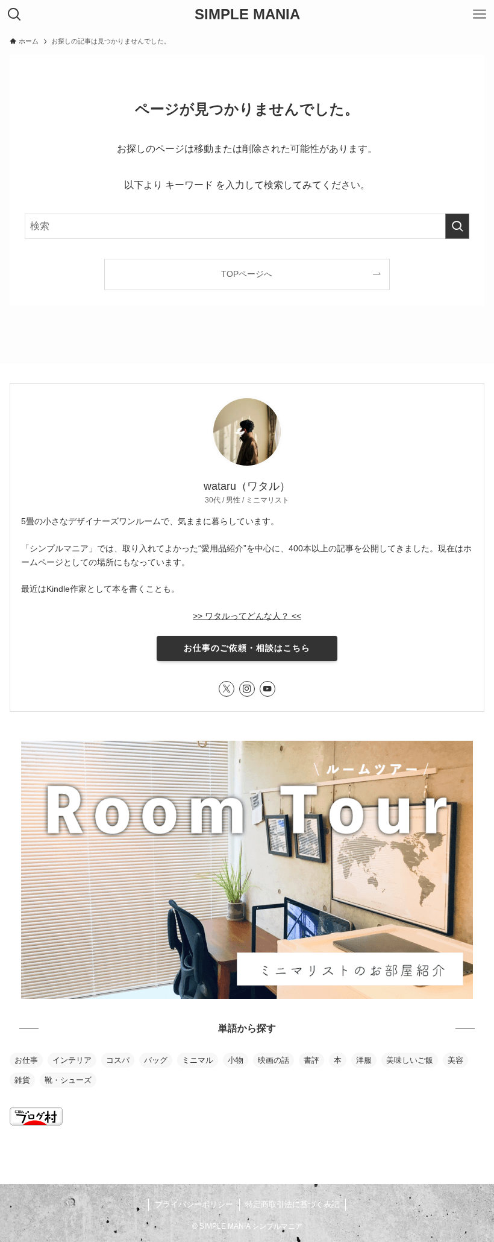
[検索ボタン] (14, 14)
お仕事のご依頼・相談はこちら (247, 648)
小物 (235, 1060)
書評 (311, 1060)
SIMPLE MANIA (247, 14)
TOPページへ (246, 274)
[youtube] (267, 689)
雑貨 (22, 1080)
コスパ (118, 1060)
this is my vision (43, 1157)
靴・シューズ (68, 1080)
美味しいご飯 (409, 1060)
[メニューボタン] (479, 14)
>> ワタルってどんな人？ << (247, 616)
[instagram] (247, 689)
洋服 (364, 1060)
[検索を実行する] (457, 226)
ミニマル (197, 1060)
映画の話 (273, 1060)
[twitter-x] (226, 689)
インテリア (72, 1060)
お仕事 (26, 1060)
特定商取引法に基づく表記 (292, 1204)
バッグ (155, 1060)
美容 (455, 1060)
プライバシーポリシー (194, 1204)
